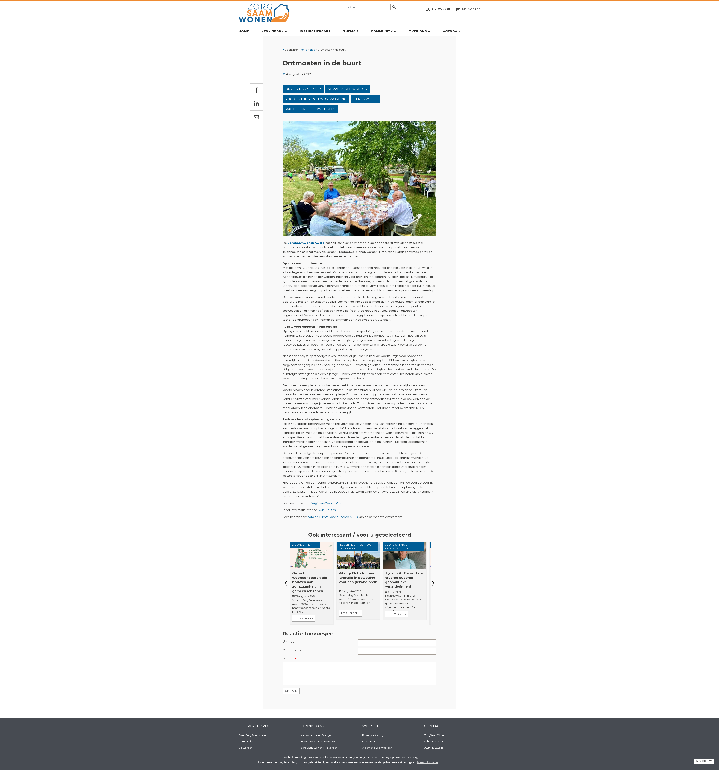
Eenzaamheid (365, 99)
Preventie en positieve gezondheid (355, 546)
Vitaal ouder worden (347, 89)
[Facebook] (256, 90)
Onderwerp (292, 650)
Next (432, 583)
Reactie (288, 659)
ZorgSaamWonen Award (327, 503)
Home (244, 31)
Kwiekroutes (327, 510)
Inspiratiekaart (315, 31)
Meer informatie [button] (427, 762)
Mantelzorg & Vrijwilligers (310, 109)
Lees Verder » (304, 618)
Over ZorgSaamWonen (253, 735)
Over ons (418, 31)
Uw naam (290, 641)
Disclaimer (368, 741)
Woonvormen (302, 544)
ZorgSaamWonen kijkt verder (319, 747)
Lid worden (245, 747)
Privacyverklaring (372, 735)
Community (382, 31)
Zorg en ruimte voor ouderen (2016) (332, 517)
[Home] (264, 12)
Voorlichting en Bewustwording (315, 99)
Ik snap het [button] (704, 761)
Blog (312, 49)
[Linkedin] (256, 103)
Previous (286, 583)
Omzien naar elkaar (303, 89)
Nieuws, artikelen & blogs (316, 735)
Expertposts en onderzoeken (318, 741)
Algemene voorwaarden (377, 747)
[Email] (256, 117)
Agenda (450, 31)
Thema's (351, 31)
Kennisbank (272, 31)
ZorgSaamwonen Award (306, 243)
